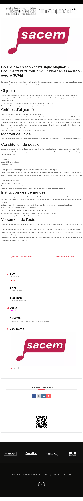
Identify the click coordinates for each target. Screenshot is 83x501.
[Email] (48, 396)
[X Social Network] (39, 396)
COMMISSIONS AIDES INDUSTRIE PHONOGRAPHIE (30, 321)
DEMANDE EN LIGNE (18, 300)
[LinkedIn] (44, 396)
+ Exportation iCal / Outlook (64, 257)
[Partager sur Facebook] (34, 396)
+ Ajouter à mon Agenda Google (20, 257)
